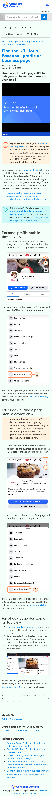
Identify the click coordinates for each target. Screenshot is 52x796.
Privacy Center (29, 793)
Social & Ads (38, 41)
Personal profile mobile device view (24, 193)
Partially (22, 730)
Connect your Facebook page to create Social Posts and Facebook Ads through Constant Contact (26, 764)
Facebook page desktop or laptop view (26, 199)
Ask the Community (12, 718)
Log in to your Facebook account (23, 627)
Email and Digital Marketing (16, 41)
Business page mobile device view (23, 196)
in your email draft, (38, 396)
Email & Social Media (14, 44)
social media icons (31, 170)
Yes (7, 730)
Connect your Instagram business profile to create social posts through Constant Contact (28, 773)
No (37, 730)
